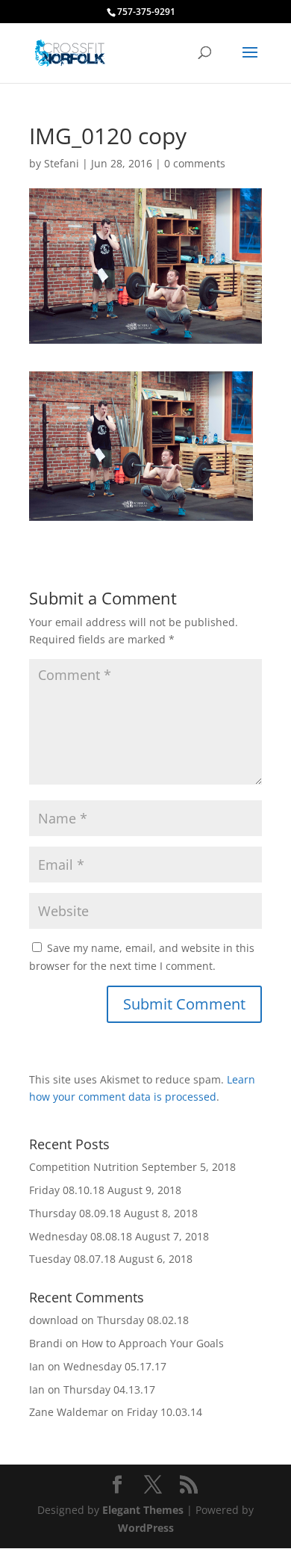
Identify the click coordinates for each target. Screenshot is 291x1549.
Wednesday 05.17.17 (114, 1366)
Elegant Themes (143, 1510)
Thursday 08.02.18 (143, 1320)
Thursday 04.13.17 (109, 1389)
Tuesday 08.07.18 (72, 1259)
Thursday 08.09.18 (75, 1213)
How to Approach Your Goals (152, 1343)
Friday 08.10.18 (66, 1190)
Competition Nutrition (84, 1167)
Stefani (61, 163)
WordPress (146, 1528)
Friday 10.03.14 (164, 1412)
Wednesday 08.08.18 (80, 1236)
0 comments (194, 163)
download (53, 1320)
